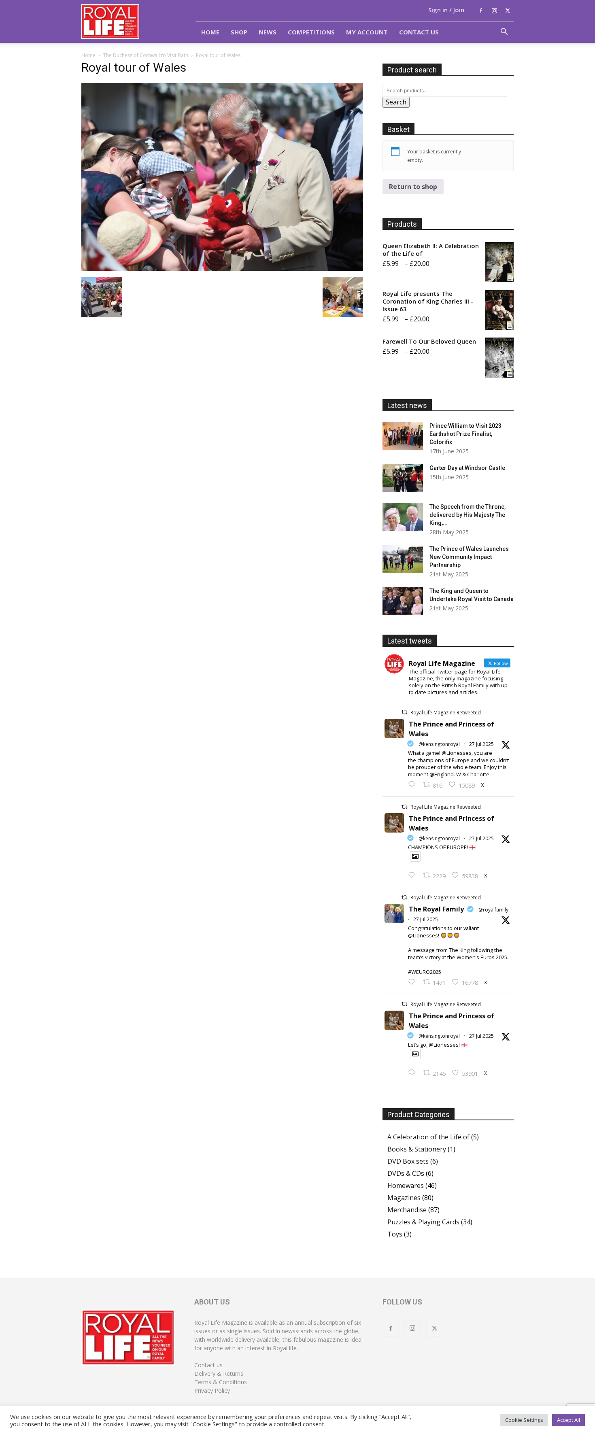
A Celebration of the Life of (428, 1136)
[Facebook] (481, 10)
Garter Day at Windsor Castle (467, 468)
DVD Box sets (408, 1161)
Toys (394, 1234)
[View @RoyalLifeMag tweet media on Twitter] (415, 856)
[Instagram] (494, 10)
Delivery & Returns (218, 1373)
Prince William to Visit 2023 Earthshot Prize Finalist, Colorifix (465, 434)
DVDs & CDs (405, 1173)
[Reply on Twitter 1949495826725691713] (413, 1073)
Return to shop (413, 186)
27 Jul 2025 (481, 744)
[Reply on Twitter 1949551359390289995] (413, 982)
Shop (239, 32)
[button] (504, 32)
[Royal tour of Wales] (222, 268)
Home (210, 32)
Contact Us (419, 32)
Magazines (404, 1197)
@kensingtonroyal (439, 744)
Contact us (208, 1365)
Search (396, 102)
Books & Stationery (416, 1149)
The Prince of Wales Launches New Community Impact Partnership (469, 557)
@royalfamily (493, 909)
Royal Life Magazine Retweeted (445, 712)
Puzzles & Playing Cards (423, 1221)
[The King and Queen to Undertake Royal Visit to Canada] (402, 601)
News (267, 32)
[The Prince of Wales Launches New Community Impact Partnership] (402, 559)
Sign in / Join (446, 10)
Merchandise (407, 1209)
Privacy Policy (212, 1390)
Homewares (405, 1185)
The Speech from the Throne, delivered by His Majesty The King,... (467, 514)
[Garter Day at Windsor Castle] (402, 478)
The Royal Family (436, 909)
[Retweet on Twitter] (404, 712)
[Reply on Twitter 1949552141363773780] (413, 875)
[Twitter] (508, 10)
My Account (367, 32)
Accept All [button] (568, 1419)
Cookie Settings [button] (524, 1419)
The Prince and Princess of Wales (451, 729)
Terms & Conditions (220, 1382)
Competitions (311, 32)
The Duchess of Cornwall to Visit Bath (145, 55)
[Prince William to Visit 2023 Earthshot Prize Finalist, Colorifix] (402, 436)
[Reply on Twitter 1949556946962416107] (413, 785)
